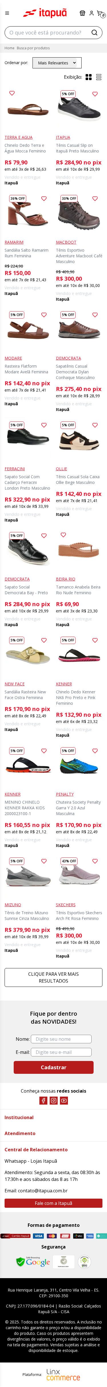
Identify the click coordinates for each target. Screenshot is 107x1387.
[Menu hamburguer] (7, 13)
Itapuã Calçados (45, 13)
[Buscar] (94, 32)
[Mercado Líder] (63, 1262)
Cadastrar (53, 1067)
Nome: (23, 1039)
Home (10, 48)
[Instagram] (54, 1101)
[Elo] (78, 1236)
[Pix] (101, 1236)
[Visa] (38, 1236)
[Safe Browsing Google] (33, 1262)
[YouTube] (64, 1101)
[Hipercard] (65, 1236)
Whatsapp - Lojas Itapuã (31, 1161)
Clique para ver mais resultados (53, 977)
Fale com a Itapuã (53, 1203)
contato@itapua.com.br (43, 1191)
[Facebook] (43, 1101)
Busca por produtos (33, 48)
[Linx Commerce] (63, 1375)
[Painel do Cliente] (91, 13)
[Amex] (90, 1236)
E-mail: (23, 1052)
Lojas (83, 13)
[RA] (84, 1262)
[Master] (51, 1236)
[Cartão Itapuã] (15, 1236)
